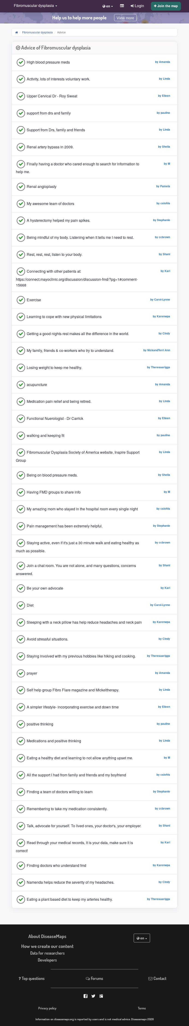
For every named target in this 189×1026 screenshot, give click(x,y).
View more (125, 18)
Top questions (32, 978)
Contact (159, 978)
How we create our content (47, 946)
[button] (34, 6)
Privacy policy (47, 1008)
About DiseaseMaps (47, 936)
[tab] (94, 47)
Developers (47, 959)
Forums (96, 978)
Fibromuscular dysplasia (37, 32)
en (142, 938)
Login (139, 5)
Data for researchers (47, 953)
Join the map (167, 5)
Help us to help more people (79, 17)
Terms (142, 1008)
